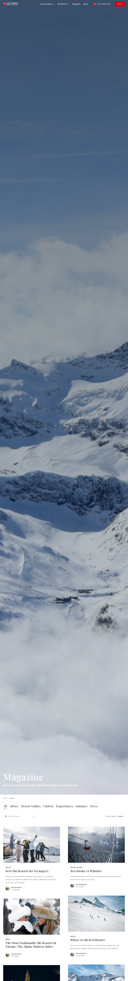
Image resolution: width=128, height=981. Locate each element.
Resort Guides (31, 806)
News (93, 806)
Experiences (64, 806)
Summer (82, 806)
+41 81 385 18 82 (103, 4)
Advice (14, 806)
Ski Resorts (62, 4)
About (85, 4)
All (5, 806)
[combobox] (8, 816)
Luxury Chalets (46, 4)
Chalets (48, 806)
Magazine (76, 4)
